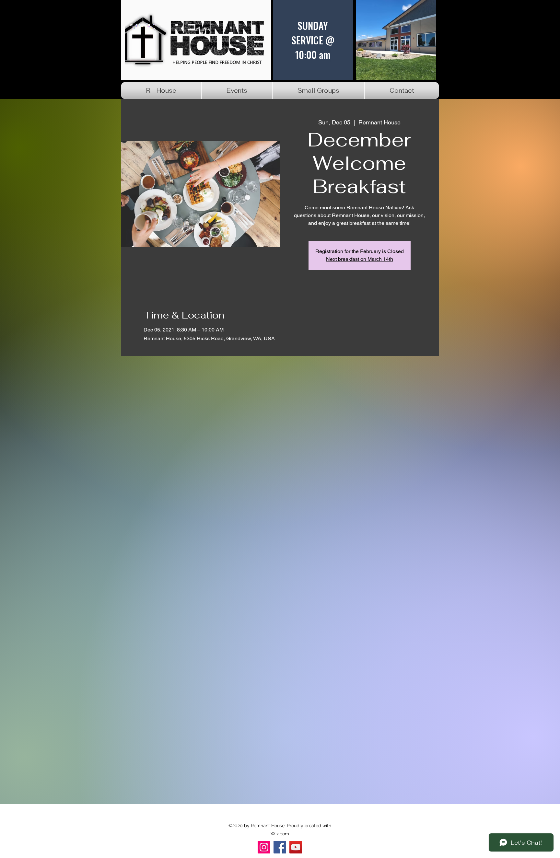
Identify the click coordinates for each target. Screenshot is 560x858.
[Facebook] (280, 847)
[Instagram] (264, 847)
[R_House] (295, 847)
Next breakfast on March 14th (359, 259)
